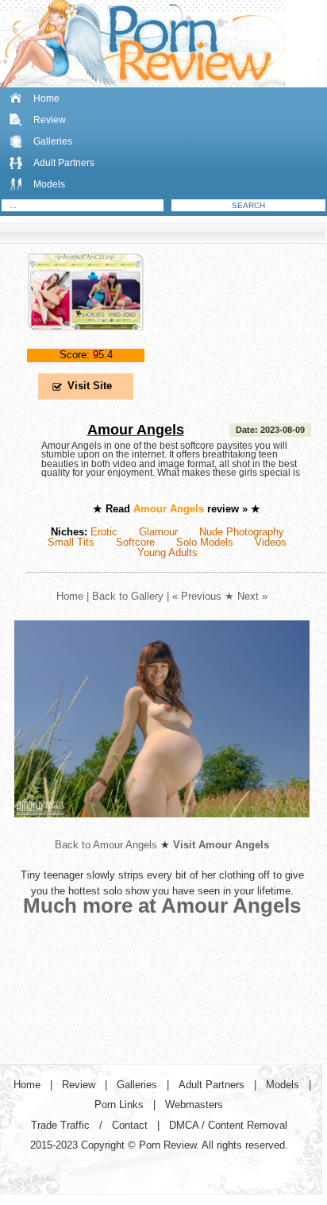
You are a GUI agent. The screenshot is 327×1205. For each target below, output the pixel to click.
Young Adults (167, 552)
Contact (130, 1125)
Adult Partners (63, 163)
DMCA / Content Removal (228, 1125)
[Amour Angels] (85, 344)
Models (49, 184)
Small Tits (71, 542)
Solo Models (204, 542)
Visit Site (89, 386)
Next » (252, 596)
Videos (271, 542)
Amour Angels (135, 430)
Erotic (103, 532)
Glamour (158, 532)
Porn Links (119, 1104)
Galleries (52, 141)
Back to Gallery (128, 596)
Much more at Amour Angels (162, 905)
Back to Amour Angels (106, 845)
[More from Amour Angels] (162, 830)
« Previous (196, 596)
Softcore (135, 542)
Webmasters (194, 1104)
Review (49, 120)
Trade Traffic (60, 1125)
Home (46, 98)
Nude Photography (241, 532)
